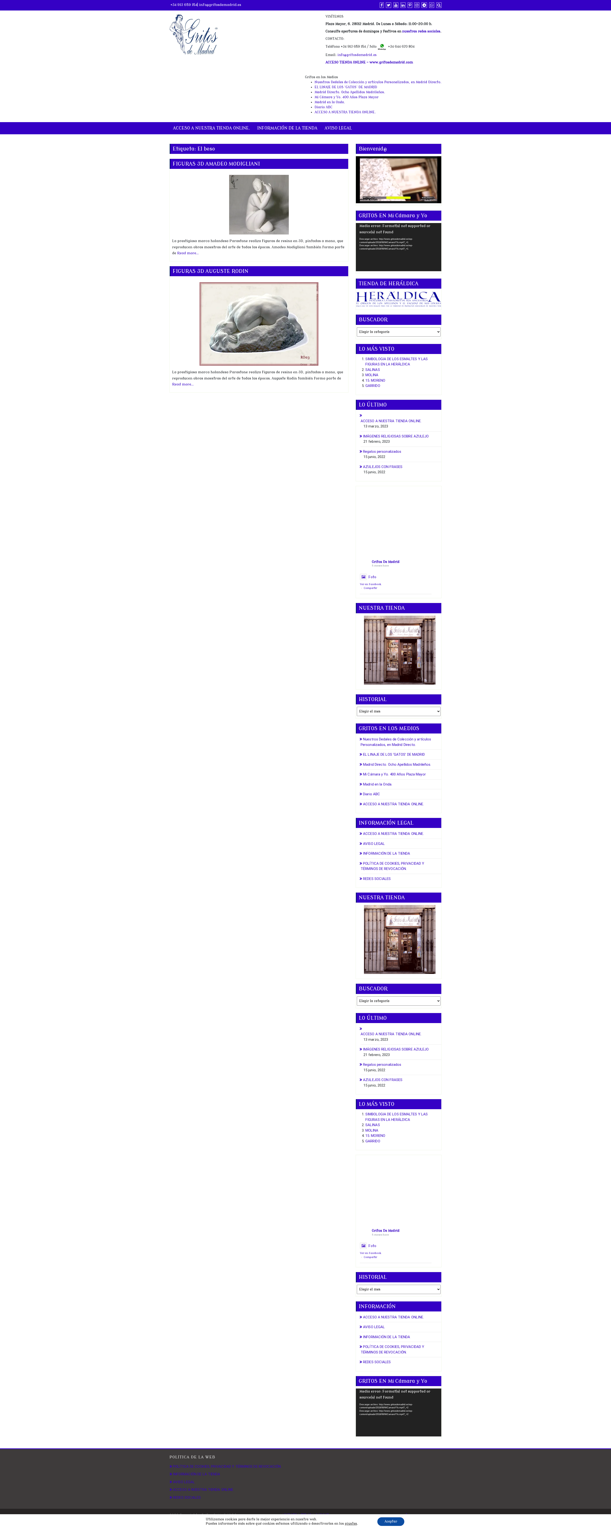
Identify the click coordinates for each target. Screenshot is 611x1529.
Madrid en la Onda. (330, 102)
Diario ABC (323, 107)
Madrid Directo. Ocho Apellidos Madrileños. (350, 92)
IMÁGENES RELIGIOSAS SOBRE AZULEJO (396, 436)
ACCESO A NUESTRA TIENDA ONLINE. (345, 112)
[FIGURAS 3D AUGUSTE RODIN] (259, 324)
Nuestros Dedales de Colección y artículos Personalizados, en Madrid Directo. (378, 82)
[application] (398, 247)
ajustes (351, 1523)
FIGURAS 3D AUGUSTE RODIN (210, 271)
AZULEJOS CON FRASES (382, 467)
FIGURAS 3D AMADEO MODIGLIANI (216, 164)
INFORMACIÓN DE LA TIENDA (287, 128)
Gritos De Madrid (386, 562)
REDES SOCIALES (377, 879)
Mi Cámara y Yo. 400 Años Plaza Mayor (347, 97)
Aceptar (391, 1521)
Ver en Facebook (370, 584)
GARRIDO (372, 386)
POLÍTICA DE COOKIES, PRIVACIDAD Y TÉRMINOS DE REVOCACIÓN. (227, 1466)
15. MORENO (375, 380)
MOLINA (372, 375)
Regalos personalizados (382, 451)
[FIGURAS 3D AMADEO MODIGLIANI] (259, 204)
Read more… (188, 253)
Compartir (370, 588)
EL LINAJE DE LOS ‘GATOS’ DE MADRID (346, 87)
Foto (372, 577)
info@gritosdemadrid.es (220, 5)
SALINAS (372, 370)
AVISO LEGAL (338, 128)
